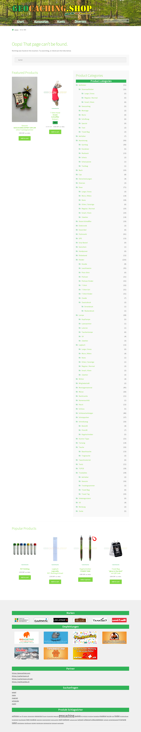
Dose (81, 187)
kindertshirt (15, 720)
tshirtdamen (20, 723)
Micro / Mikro (86, 196)
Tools (81, 464)
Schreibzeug (83, 422)
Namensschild (84, 400)
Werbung (82, 507)
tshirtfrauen (27, 723)
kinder (117, 716)
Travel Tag (86, 494)
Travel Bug (86, 132)
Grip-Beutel (83, 243)
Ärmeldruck (88, 306)
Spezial (84, 123)
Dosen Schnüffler (85, 221)
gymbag (90, 716)
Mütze (81, 392)
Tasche (81, 447)
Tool (83, 128)
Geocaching (86, 106)
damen (25, 716)
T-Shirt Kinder (87, 294)
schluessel (87, 720)
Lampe (81, 315)
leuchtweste (22, 720)
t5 (119, 720)
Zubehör (85, 217)
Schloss (81, 409)
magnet (15, 698)
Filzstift (84, 430)
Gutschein (82, 247)
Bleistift (85, 426)
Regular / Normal (91, 98)
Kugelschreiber (87, 434)
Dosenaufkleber (88, 89)
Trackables (83, 473)
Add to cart (25, 138)
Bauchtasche (86, 451)
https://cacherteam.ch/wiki (22, 679)
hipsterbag (96, 716)
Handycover (83, 251)
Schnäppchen (84, 417)
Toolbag (85, 166)
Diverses (82, 183)
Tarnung (82, 443)
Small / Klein (89, 102)
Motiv (84, 115)
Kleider (81, 260)
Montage (85, 110)
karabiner (103, 716)
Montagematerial (85, 387)
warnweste (60, 723)
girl (82, 716)
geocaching (66, 716)
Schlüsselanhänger (86, 413)
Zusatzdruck (86, 302)
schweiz (106, 720)
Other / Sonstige (88, 204)
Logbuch (82, 345)
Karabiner (85, 149)
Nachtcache (83, 396)
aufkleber (15, 716)
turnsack (54, 723)
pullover (66, 720)
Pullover (85, 277)
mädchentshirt (46, 720)
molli (14, 704)
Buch (81, 170)
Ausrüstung (83, 140)
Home (16, 30)
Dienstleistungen (85, 179)
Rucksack (85, 153)
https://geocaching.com (21, 673)
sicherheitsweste (113, 720)
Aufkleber (82, 85)
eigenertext (39, 716)
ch (22, 716)
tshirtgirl (33, 723)
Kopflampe (86, 319)
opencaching (55, 720)
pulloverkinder (73, 720)
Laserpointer (86, 324)
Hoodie (84, 264)
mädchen (39, 720)
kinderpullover (124, 716)
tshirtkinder (39, 723)
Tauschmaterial (85, 460)
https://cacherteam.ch (20, 676)
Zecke (81, 511)
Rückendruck (89, 311)
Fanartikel (82, 230)
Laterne (85, 328)
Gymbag (85, 145)
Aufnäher (82, 136)
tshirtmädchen (47, 723)
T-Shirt (84, 285)
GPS (80, 238)
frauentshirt (50, 716)
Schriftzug (85, 119)
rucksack (80, 720)
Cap (80, 174)
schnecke (15, 701)
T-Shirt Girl (86, 289)
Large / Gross (89, 93)
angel (14, 692)
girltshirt (85, 716)
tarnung (123, 720)
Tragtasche (86, 456)
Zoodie (84, 298)
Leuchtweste (86, 268)
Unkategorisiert (85, 498)
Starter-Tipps (84, 439)
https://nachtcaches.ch (20, 682)
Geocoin (85, 481)
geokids (78, 716)
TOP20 (81, 468)
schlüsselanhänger (97, 720)
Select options (85, 580)
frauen (45, 716)
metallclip (33, 720)
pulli (60, 720)
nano (14, 695)
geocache (56, 716)
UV (83, 336)
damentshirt (31, 716)
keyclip (109, 716)
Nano (84, 200)
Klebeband (83, 255)
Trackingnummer (88, 485)
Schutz (84, 157)
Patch (81, 404)
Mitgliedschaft (84, 383)
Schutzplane (86, 162)
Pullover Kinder (87, 281)
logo (28, 720)
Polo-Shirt (86, 272)
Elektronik (83, 226)
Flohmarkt (83, 234)
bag (20, 716)
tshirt (14, 723)
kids (113, 716)
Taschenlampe (87, 332)
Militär (81, 379)
